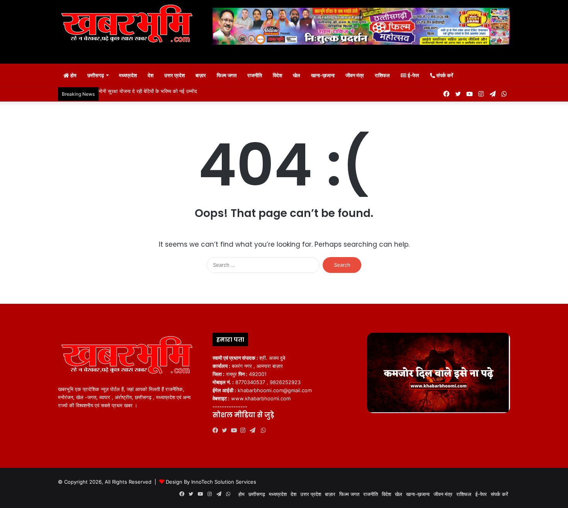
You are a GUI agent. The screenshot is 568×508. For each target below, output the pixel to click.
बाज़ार (201, 75)
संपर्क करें (444, 75)
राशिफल (382, 75)
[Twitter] (226, 430)
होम (73, 75)
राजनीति (254, 75)
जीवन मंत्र (354, 75)
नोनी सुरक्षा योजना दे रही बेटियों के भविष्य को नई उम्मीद (148, 91)
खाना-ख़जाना (323, 75)
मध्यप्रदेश (128, 75)
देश (150, 75)
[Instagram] (245, 430)
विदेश (277, 75)
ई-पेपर (412, 75)
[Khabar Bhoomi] (129, 26)
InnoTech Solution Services (223, 482)
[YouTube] (235, 430)
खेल (296, 75)
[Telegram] (254, 430)
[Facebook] (217, 430)
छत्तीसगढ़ (95, 75)
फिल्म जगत (226, 75)
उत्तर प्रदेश (174, 75)
